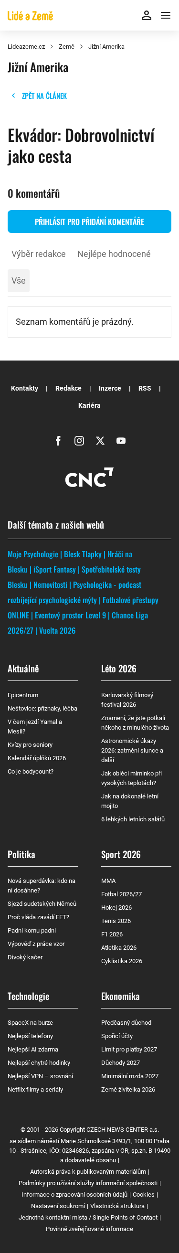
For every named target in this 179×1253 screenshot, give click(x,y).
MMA (108, 880)
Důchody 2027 (120, 1062)
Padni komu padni (32, 930)
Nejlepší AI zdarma (33, 1049)
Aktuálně (23, 668)
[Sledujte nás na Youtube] (121, 440)
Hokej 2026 (116, 907)
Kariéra (89, 405)
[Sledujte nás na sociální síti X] (100, 440)
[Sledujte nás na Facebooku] (58, 440)
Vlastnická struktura (117, 1206)
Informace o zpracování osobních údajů (74, 1194)
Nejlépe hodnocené (114, 254)
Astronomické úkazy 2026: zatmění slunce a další (132, 750)
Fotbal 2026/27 (121, 894)
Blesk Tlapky (83, 554)
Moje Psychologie (33, 554)
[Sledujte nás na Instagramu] (79, 440)
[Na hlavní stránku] (30, 15)
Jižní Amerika (106, 46)
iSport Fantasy (54, 569)
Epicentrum (23, 695)
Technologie (28, 995)
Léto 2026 (119, 668)
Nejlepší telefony (30, 1036)
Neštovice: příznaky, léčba (42, 708)
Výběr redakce (38, 254)
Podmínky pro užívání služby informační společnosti (88, 1183)
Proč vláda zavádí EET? (38, 917)
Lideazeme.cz (26, 46)
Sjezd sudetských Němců (42, 903)
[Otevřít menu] (165, 15)
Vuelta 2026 (57, 630)
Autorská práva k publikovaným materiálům (88, 1171)
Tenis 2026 (116, 920)
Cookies (144, 1194)
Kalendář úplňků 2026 (37, 758)
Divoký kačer (25, 957)
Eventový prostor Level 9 (70, 615)
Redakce (68, 388)
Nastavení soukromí (58, 1206)
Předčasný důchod (126, 1022)
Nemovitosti (50, 584)
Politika (21, 853)
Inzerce (110, 388)
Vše (18, 281)
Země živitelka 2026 (128, 1089)
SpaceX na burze (30, 1022)
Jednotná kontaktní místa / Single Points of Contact (88, 1217)
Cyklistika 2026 (121, 961)
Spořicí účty (117, 1036)
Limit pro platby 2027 (129, 1049)
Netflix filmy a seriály (35, 1089)
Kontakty (24, 388)
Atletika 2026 (119, 947)
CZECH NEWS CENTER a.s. (122, 1129)
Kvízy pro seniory (30, 744)
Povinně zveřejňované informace (89, 1228)
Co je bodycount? (30, 771)
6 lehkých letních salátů (133, 819)
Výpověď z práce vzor (36, 943)
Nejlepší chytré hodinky (39, 1062)
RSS (144, 388)
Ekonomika (120, 995)
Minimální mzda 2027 (129, 1076)
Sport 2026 (121, 853)
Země (66, 46)
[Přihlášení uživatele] (146, 15)
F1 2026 (112, 934)
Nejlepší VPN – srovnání (40, 1076)
